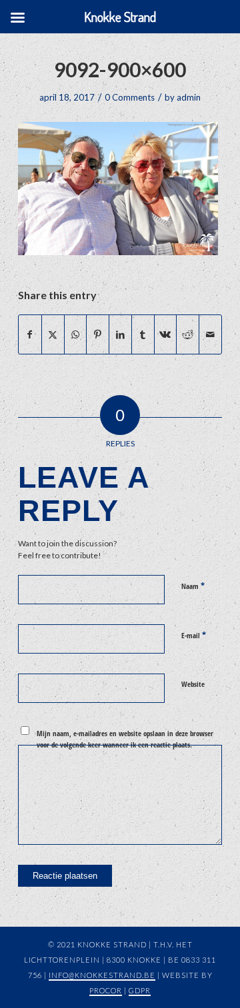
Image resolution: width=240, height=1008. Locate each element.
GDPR (140, 990)
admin (189, 97)
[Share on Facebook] (30, 334)
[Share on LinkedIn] (120, 334)
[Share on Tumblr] (143, 334)
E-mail (193, 635)
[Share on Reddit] (188, 334)
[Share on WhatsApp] (76, 334)
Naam (193, 586)
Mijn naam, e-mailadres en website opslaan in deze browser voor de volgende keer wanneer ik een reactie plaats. (125, 739)
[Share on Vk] (166, 334)
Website (193, 684)
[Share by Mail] (210, 334)
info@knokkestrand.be (102, 975)
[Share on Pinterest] (98, 334)
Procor (105, 990)
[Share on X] (53, 334)
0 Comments (130, 97)
